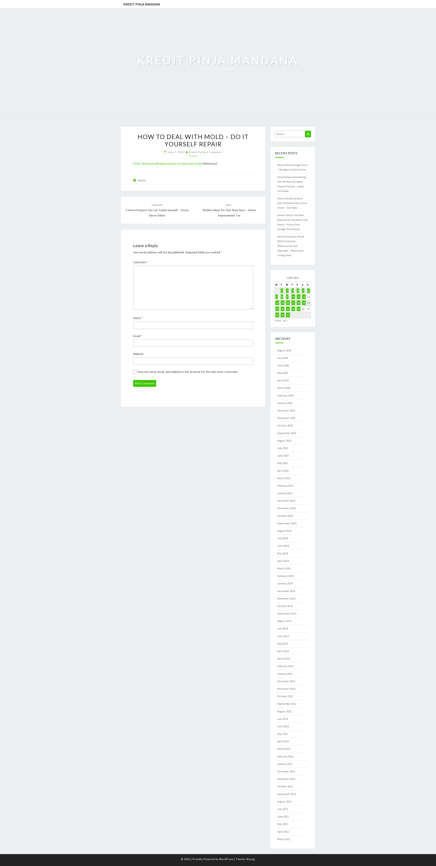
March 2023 (283, 658)
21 (277, 309)
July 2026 (282, 358)
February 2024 (285, 576)
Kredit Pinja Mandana (141, 4)
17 (293, 302)
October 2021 (285, 786)
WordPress (226, 859)
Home (141, 180)
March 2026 (283, 388)
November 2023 (286, 598)
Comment (140, 262)
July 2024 (282, 538)
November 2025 (286, 418)
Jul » (285, 320)
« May (278, 320)
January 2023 (284, 673)
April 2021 (283, 831)
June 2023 (283, 636)
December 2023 (286, 591)
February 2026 (285, 395)
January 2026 (284, 403)
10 (293, 296)
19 (303, 302)
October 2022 (285, 696)
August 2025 (284, 440)
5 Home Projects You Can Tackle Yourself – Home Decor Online (157, 210)
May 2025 (282, 463)
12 (303, 296)
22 (282, 309)
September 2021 (286, 794)
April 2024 (283, 561)
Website (138, 354)
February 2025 (285, 485)
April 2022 (283, 741)
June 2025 (283, 455)
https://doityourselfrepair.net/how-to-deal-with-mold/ (168, 163)
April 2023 (283, 651)
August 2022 (284, 711)
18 (298, 302)
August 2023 (284, 621)
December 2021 (286, 771)
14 (277, 302)
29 (282, 315)
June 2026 (283, 365)
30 (287, 315)
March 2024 (283, 568)
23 (287, 309)
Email (137, 336)
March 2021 (283, 839)
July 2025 (282, 448)
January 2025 (284, 493)
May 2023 (282, 643)
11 (298, 296)
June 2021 (283, 816)
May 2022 (282, 733)
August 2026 (284, 350)
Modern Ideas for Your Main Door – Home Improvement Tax (229, 210)
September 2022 (286, 703)
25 (298, 309)
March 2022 (283, 748)
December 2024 (286, 500)
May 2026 (282, 373)
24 (293, 309)
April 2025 (283, 470)
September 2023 (286, 613)
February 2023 (285, 666)
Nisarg (250, 859)
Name (138, 318)
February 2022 (285, 756)
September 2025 (286, 433)
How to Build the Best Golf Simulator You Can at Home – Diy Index (292, 203)
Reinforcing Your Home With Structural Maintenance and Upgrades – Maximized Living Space (290, 246)
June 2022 (283, 726)
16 (287, 302)
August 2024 (284, 530)
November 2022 (286, 688)
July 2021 (282, 809)
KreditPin (195, 152)
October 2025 (285, 425)
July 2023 (282, 628)
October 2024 (285, 515)
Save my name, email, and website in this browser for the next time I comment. (187, 372)
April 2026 (283, 380)
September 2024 (286, 523)
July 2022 (282, 719)
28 (277, 315)
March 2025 (283, 478)
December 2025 (286, 410)
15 (282, 302)
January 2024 (284, 583)
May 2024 (282, 553)
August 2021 (284, 801)
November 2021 (286, 779)
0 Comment (214, 152)
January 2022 (284, 764)
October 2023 (285, 606)
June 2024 (283, 545)
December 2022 (286, 681)
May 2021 (282, 824)
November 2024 (286, 508)
